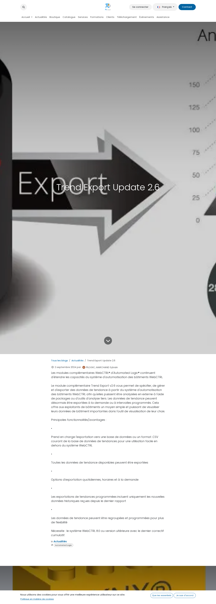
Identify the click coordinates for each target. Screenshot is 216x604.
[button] (23, 7)
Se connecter (140, 7)
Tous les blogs (59, 360)
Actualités (77, 360)
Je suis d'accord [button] (184, 595)
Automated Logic (63, 545)
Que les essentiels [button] (161, 595)
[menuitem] (27, 17)
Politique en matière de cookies (37, 599)
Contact (187, 7)
